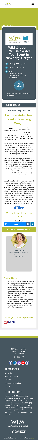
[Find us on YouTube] (23, 363)
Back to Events (8, 25)
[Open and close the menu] (25, 4)
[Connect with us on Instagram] (19, 363)
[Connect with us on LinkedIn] (15, 363)
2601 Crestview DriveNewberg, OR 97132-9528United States (17, 75)
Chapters (8, 380)
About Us (8, 373)
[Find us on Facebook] (10, 363)
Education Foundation (13, 383)
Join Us (7, 386)
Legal (32, 438)
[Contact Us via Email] (27, 363)
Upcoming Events (11, 376)
